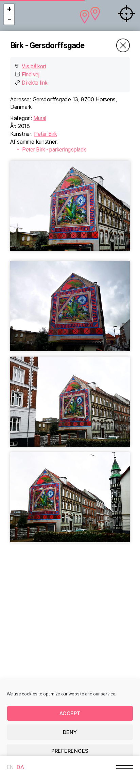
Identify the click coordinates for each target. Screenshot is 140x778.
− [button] (9, 19)
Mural (39, 118)
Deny (70, 732)
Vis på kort (34, 66)
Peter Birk (45, 134)
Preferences (70, 751)
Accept (70, 713)
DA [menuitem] (20, 767)
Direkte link (35, 83)
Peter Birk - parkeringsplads (54, 149)
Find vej (30, 74)
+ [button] (9, 9)
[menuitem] (10, 767)
